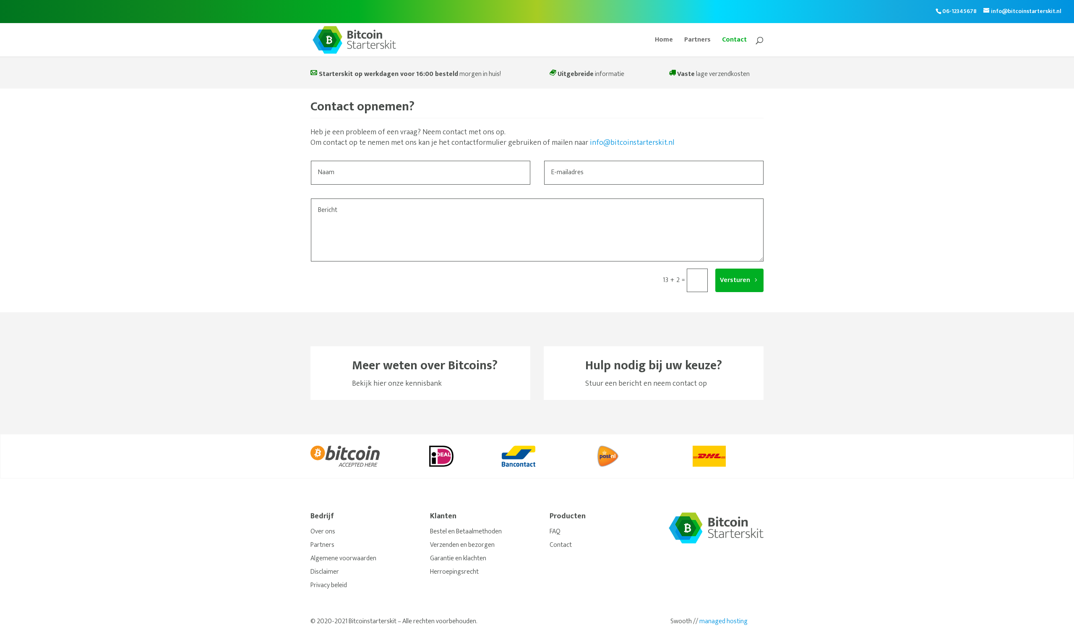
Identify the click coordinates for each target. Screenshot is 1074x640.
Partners (697, 41)
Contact (734, 41)
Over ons (322, 531)
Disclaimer (324, 571)
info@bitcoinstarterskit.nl (632, 142)
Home (664, 41)
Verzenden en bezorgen (462, 545)
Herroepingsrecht (454, 571)
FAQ (555, 531)
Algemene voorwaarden (343, 558)
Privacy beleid (328, 585)
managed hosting (723, 621)
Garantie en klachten (458, 558)
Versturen (735, 280)
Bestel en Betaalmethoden (466, 531)
